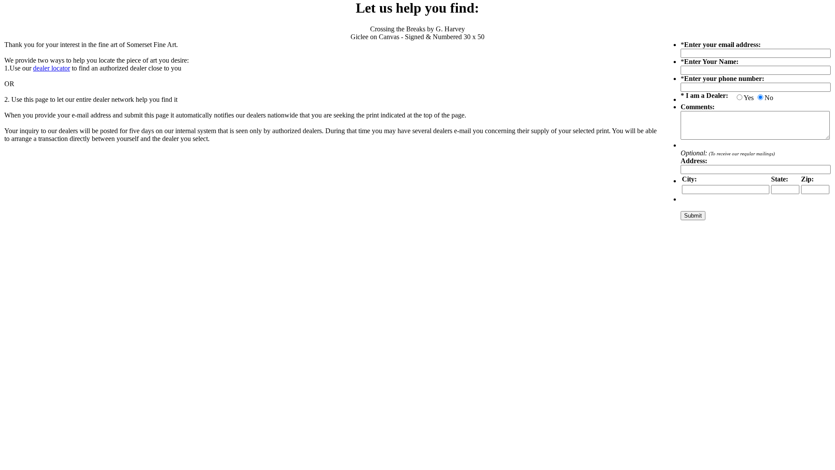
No (769, 97)
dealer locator (51, 68)
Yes (749, 97)
